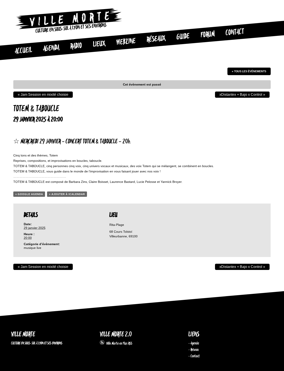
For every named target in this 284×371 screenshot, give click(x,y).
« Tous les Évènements (249, 71)
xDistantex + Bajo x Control (242, 94)
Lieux (99, 44)
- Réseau (193, 349)
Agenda (51, 48)
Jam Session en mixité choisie (43, 94)
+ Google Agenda (29, 194)
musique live (32, 248)
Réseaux (156, 39)
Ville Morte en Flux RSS (118, 343)
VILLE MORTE (23, 334)
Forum (207, 34)
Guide (183, 36)
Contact (235, 32)
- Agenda (193, 343)
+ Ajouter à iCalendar (67, 194)
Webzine (126, 41)
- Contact (194, 356)
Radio (76, 46)
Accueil (23, 50)
